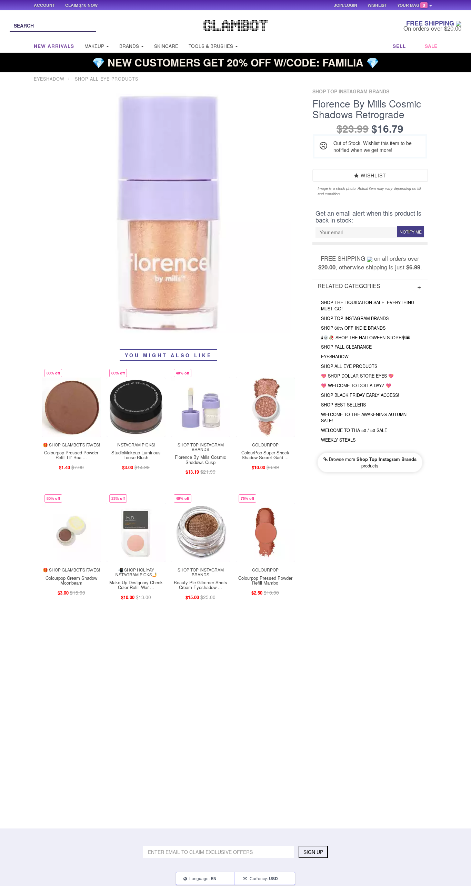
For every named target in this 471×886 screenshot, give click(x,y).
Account (44, 5)
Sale (431, 46)
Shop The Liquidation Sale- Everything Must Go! (367, 305)
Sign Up (313, 851)
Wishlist (372, 175)
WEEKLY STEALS (338, 440)
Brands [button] (129, 46)
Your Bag (411, 5)
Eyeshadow (335, 356)
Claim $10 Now (81, 5)
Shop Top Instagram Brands (355, 318)
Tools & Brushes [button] (211, 46)
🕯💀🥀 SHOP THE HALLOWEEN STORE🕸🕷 (365, 337)
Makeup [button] (95, 46)
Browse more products (372, 462)
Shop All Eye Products (349, 366)
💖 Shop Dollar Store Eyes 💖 (357, 376)
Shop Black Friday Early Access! (360, 395)
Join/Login (345, 5)
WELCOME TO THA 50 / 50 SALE (354, 430)
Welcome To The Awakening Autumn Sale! (364, 417)
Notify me (411, 232)
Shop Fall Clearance (346, 347)
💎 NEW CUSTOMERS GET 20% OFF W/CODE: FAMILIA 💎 (235, 62)
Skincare (166, 46)
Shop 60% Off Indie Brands (353, 328)
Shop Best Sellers (343, 405)
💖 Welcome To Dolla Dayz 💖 (356, 385)
